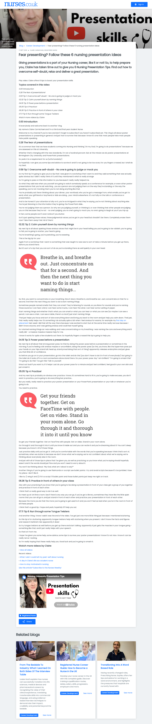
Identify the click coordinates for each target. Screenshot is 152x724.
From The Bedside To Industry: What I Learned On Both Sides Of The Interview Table (35, 669)
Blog (21, 45)
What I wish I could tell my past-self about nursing (41, 557)
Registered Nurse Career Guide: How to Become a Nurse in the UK (74, 668)
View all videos (26, 550)
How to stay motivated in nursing (34, 564)
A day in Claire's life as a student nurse (36, 560)
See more (47, 715)
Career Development (35, 45)
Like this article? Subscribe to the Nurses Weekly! (40, 567)
